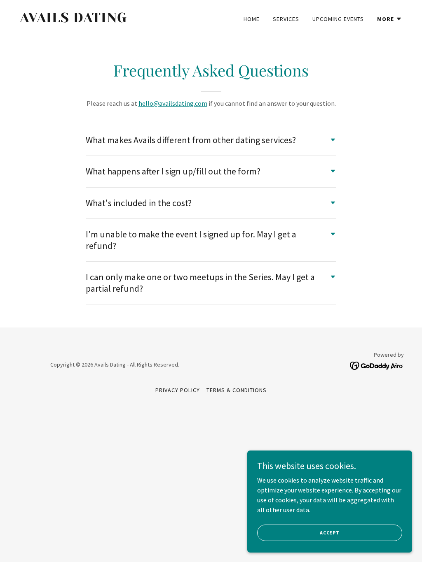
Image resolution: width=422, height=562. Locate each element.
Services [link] (286, 19)
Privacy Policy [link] (177, 390)
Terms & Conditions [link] (236, 390)
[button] (389, 19)
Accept (330, 532)
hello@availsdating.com (172, 103)
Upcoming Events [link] (338, 19)
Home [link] (252, 19)
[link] (112, 20)
